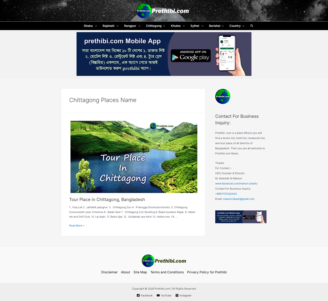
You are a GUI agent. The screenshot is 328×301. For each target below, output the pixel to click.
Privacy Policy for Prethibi (207, 272)
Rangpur (130, 26)
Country (235, 26)
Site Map (140, 272)
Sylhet (195, 26)
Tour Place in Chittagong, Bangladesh (107, 199)
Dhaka (88, 26)
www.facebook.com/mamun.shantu (236, 183)
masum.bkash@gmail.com (238, 198)
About (125, 272)
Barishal (214, 26)
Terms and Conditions (167, 272)
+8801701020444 (226, 193)
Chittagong (154, 26)
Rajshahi (109, 26)
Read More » (76, 225)
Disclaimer (109, 272)
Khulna (176, 26)
